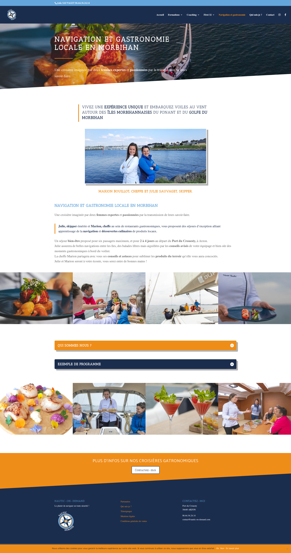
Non (222, 548)
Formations (174, 15)
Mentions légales (128, 516)
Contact (270, 15)
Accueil (160, 15)
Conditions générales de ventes (134, 521)
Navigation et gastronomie (232, 15)
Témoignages (126, 511)
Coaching (192, 15)
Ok (217, 548)
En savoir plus (232, 548)
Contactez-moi (145, 470)
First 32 (208, 15)
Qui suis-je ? (255, 15)
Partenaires (125, 501)
